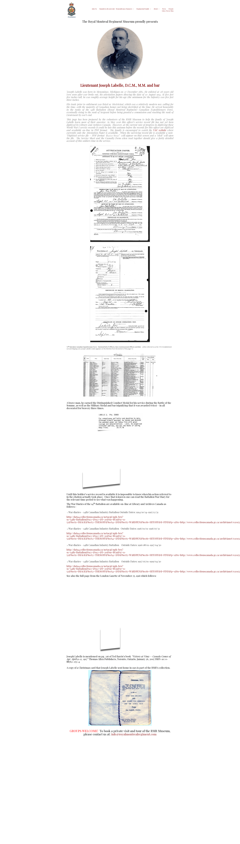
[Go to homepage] (72, 10)
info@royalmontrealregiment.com (133, 734)
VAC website (159, 130)
